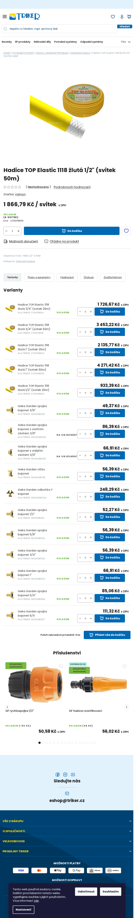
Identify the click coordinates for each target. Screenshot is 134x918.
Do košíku (75, 231)
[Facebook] (57, 774)
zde (36, 901)
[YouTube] (73, 774)
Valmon (20, 194)
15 (94, 743)
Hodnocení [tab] (67, 277)
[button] (91, 312)
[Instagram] (65, 774)
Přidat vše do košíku (110, 635)
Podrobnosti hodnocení (72, 187)
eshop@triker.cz (67, 800)
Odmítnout (86, 892)
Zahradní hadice (25, 261)
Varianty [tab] (12, 277)
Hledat (125, 26)
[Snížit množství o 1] (6, 231)
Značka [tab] (113, 277)
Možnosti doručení (23, 241)
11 (80, 743)
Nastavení (23, 910)
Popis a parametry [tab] (39, 277)
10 (76, 743)
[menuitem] (7, 42)
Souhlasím (111, 892)
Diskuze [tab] (89, 277)
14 (91, 743)
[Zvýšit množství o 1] (18, 231)
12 (83, 743)
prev (7, 707)
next (127, 707)
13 (87, 743)
